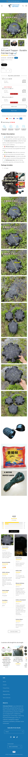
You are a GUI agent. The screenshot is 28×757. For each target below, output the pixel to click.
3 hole (4, 64)
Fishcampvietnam (11, 754)
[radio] (14, 80)
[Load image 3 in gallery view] (21, 43)
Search (4, 681)
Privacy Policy (6, 688)
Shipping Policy (6, 694)
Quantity (3, 68)
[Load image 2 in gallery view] (14, 43)
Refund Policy (6, 691)
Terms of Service (6, 697)
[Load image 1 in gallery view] (7, 43)
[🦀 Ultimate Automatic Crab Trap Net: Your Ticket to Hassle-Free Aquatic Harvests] (6, 651)
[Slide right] (26, 43)
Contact (5, 684)
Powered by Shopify (19, 754)
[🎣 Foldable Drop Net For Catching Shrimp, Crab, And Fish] (18, 651)
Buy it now (14, 110)
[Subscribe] (22, 731)
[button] (1, 5)
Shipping (2, 59)
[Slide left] (1, 43)
